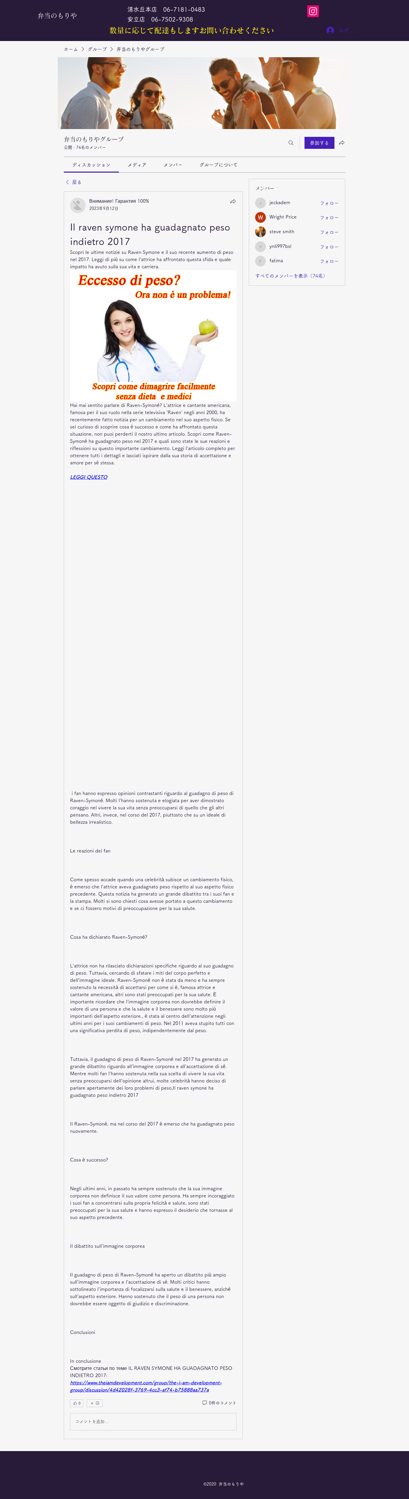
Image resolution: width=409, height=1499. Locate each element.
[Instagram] (313, 11)
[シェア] (233, 201)
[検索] (291, 143)
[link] (91, 164)
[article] (153, 815)
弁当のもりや (57, 15)
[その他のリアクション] (95, 1403)
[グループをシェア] (341, 142)
